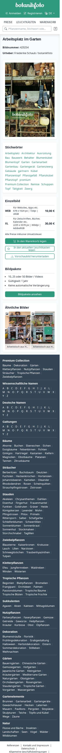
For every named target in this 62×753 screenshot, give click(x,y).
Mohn (38, 510)
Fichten (42, 449)
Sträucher (8, 373)
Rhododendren (12, 483)
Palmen (38, 586)
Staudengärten (12, 686)
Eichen (47, 445)
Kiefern (49, 453)
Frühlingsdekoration (15, 640)
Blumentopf (12, 162)
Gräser (34, 506)
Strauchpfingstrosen (15, 487)
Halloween (9, 644)
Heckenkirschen (25, 476)
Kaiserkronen (26, 544)
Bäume (7, 365)
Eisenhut (8, 503)
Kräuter (7, 625)
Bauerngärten (11, 663)
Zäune (16, 716)
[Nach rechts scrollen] (48, 330)
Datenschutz (28, 748)
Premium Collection (17, 184)
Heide (44, 506)
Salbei (22, 518)
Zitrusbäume (22, 461)
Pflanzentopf (13, 175)
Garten (25, 162)
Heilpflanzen (36, 621)
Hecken (29, 705)
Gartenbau (11, 166)
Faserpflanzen (32, 617)
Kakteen (29, 606)
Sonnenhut (9, 529)
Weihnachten (10, 651)
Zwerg (28, 188)
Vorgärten (9, 690)
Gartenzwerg (45, 166)
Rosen (27, 483)
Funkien (7, 506)
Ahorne (7, 445)
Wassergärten (26, 690)
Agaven (7, 606)
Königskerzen (11, 510)
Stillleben (34, 648)
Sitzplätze (47, 709)
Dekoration (20, 365)
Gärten (34, 365)
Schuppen (47, 184)
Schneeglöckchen (13, 552)
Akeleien (8, 499)
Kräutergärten (11, 674)
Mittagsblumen (45, 606)
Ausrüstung (44, 153)
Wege (6, 716)
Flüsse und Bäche (13, 728)
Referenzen (13, 745)
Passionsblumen (12, 590)
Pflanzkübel (46, 175)
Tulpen (7, 556)
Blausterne (9, 544)
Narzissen (27, 548)
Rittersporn (9, 518)
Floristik (28, 636)
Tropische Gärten (33, 686)
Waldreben (37, 567)
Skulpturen (9, 712)
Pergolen (33, 709)
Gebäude (10, 171)
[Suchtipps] (55, 28)
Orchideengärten (13, 682)
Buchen (18, 445)
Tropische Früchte (36, 594)
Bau (7, 157)
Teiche (22, 712)
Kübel (34, 171)
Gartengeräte (42, 701)
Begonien (8, 583)
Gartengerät (27, 166)
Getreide (8, 621)
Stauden (48, 369)
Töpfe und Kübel (39, 712)
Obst (31, 625)
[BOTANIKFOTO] (30, 6)
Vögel (33, 732)
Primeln (35, 514)
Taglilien (29, 533)
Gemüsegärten (12, 667)
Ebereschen (33, 445)
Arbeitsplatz (12, 153)
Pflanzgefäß (30, 175)
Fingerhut (22, 503)
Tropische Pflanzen (28, 373)
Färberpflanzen (12, 617)
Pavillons (20, 709)
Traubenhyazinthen (38, 552)
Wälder (44, 732)
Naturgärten (10, 678)
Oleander (43, 480)
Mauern (7, 709)
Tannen (7, 461)
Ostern (46, 644)
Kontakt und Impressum (36, 745)
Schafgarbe (36, 518)
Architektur (28, 153)
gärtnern (23, 171)
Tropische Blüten (13, 594)
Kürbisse (19, 625)
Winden (7, 571)
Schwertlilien (33, 522)
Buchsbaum (26, 472)
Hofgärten (29, 667)
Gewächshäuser (12, 705)
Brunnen (8, 701)
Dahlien (42, 499)
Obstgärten (27, 678)
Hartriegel (21, 453)
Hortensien (45, 476)
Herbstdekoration (29, 644)
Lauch (6, 548)
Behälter (29, 157)
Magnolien (9, 457)
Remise (35, 184)
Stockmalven (26, 529)
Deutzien (41, 472)
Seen (25, 732)
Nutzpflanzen (32, 369)
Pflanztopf (11, 180)
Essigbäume (10, 449)
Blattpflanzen (25, 583)
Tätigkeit (17, 188)
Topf (7, 188)
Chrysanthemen (25, 499)
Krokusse (42, 544)
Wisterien (20, 571)
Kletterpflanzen (12, 369)
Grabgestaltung (39, 640)
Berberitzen (10, 472)
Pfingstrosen (10, 514)
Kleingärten (34, 671)
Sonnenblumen (12, 525)
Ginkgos (8, 453)
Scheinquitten (42, 483)
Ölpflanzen (42, 625)
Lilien (15, 548)
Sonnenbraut (32, 525)
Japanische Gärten (13, 671)
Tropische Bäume (35, 590)
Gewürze (21, 621)
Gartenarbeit (39, 162)
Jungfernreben (19, 567)
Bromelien (41, 583)
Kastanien (36, 453)
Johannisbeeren (12, 480)
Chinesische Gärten (33, 663)
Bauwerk (17, 157)
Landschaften (11, 732)
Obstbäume (25, 457)
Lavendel (27, 510)
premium (25, 180)
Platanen (40, 457)
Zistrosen (35, 487)
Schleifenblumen (13, 522)
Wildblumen (10, 735)
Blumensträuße (12, 636)
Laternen (41, 705)
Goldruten (21, 506)
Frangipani (9, 586)
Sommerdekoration (14, 648)
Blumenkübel (44, 157)
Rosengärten (34, 682)
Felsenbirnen (27, 449)
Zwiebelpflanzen (12, 376)
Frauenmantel (38, 503)
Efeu (5, 567)
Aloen (17, 606)
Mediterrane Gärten (35, 674)
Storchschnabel (12, 533)
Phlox (24, 514)
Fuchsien (8, 476)
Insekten (31, 728)
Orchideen (24, 586)
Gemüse (48, 617)
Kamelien (29, 480)
